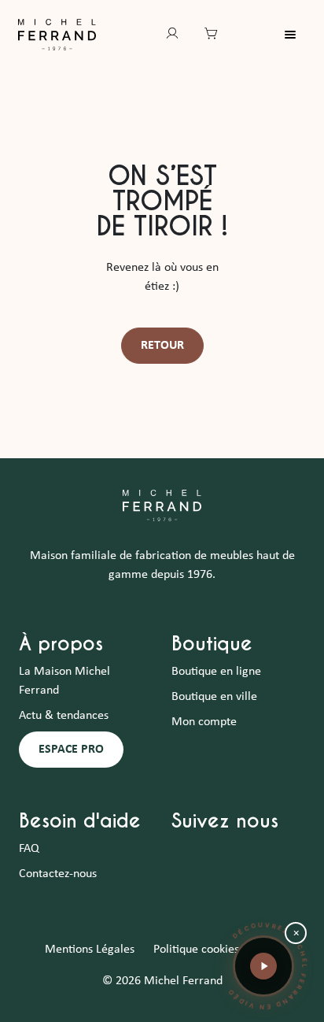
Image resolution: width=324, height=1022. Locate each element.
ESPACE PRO (71, 749)
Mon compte (204, 722)
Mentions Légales (89, 949)
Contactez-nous (58, 874)
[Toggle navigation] (299, 34)
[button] (263, 966)
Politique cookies (196, 949)
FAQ (29, 848)
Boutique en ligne (216, 671)
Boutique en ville (214, 697)
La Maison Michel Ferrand (64, 681)
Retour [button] (162, 345)
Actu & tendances (64, 715)
